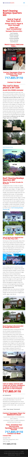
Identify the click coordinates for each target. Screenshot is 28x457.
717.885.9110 (14, 78)
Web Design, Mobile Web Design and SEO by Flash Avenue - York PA (14, 453)
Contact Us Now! (14, 82)
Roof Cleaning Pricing (8, 147)
